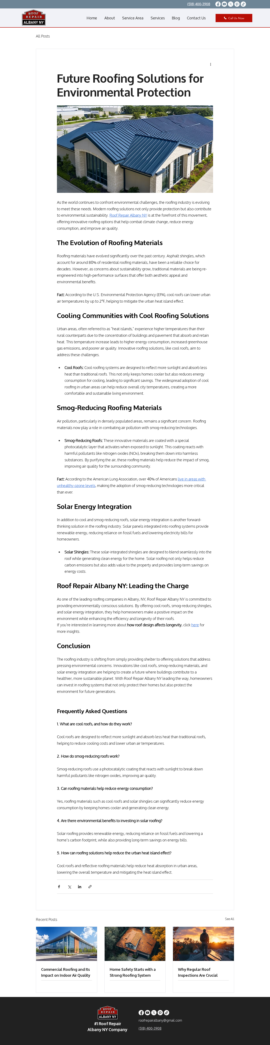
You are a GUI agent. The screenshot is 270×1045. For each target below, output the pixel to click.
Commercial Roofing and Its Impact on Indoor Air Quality (65, 972)
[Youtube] (224, 4)
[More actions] (210, 64)
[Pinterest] (237, 4)
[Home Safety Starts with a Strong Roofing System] (135, 944)
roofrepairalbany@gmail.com (160, 1020)
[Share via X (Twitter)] (69, 887)
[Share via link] (90, 887)
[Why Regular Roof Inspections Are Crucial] (203, 944)
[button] (133, 18)
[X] (230, 4)
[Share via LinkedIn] (80, 887)
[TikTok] (243, 4)
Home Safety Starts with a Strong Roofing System (133, 972)
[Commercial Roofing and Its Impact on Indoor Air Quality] (66, 944)
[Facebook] (218, 4)
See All (229, 919)
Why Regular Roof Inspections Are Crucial (198, 972)
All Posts (43, 36)
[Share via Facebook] (59, 887)
